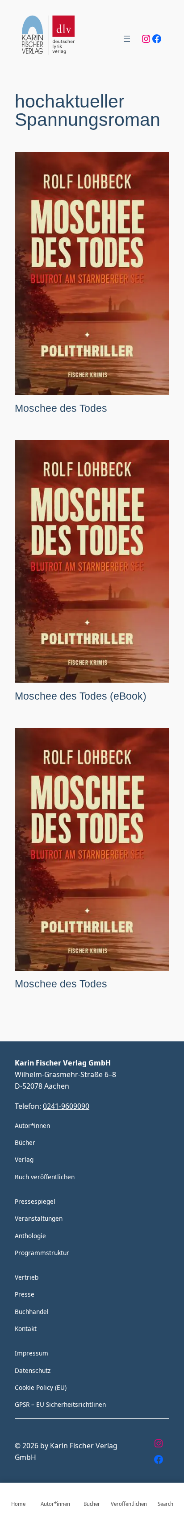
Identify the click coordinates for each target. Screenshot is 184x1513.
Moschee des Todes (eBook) (80, 696)
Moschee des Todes (61, 408)
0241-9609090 (66, 1106)
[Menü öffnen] (126, 38)
